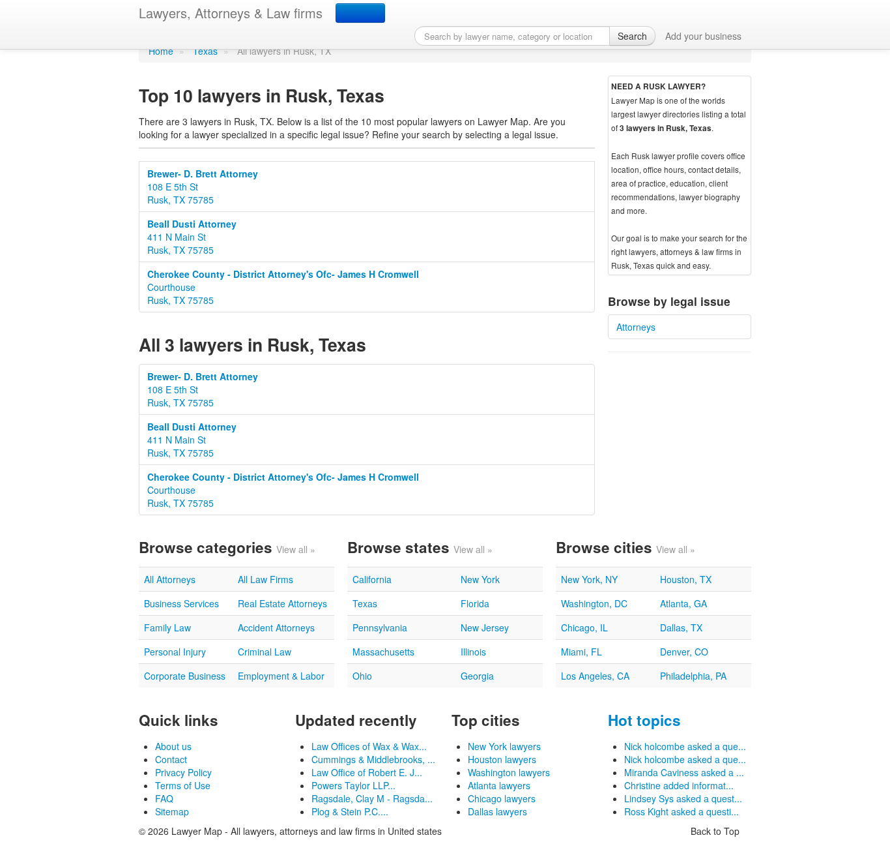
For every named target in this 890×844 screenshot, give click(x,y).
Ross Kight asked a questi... (681, 811)
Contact (171, 759)
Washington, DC (594, 603)
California (372, 579)
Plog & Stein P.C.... (349, 811)
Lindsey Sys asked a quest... (683, 798)
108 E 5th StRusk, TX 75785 (202, 186)
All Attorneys (169, 579)
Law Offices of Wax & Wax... (369, 746)
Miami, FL (581, 651)
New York (480, 579)
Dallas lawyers (497, 811)
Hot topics (644, 720)
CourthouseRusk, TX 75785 (283, 287)
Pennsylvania (379, 627)
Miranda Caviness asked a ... (684, 772)
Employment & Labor (281, 675)
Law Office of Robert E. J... (366, 772)
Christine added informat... (679, 785)
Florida (475, 603)
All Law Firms (265, 579)
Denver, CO (684, 651)
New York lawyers (504, 746)
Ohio (362, 675)
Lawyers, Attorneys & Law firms (231, 12)
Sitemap (172, 811)
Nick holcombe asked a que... (685, 746)
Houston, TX (685, 579)
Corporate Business (184, 675)
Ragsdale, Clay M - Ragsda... (372, 798)
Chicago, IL (584, 627)
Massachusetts (383, 651)
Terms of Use (182, 785)
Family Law (167, 627)
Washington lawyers (509, 772)
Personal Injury (175, 651)
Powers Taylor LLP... (353, 785)
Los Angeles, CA (595, 675)
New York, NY (589, 579)
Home (161, 50)
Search (632, 35)
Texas (205, 50)
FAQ (164, 798)
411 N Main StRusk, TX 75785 (192, 236)
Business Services (181, 603)
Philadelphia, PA (693, 675)
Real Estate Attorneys (282, 603)
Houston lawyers (502, 759)
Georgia (477, 675)
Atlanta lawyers (499, 785)
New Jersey (485, 627)
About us (173, 746)
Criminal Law (264, 651)
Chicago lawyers (502, 798)
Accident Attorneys (276, 627)
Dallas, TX (681, 627)
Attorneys (635, 326)
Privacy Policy (183, 772)
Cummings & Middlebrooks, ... (373, 759)
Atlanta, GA (683, 603)
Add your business (703, 35)
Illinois (473, 651)
